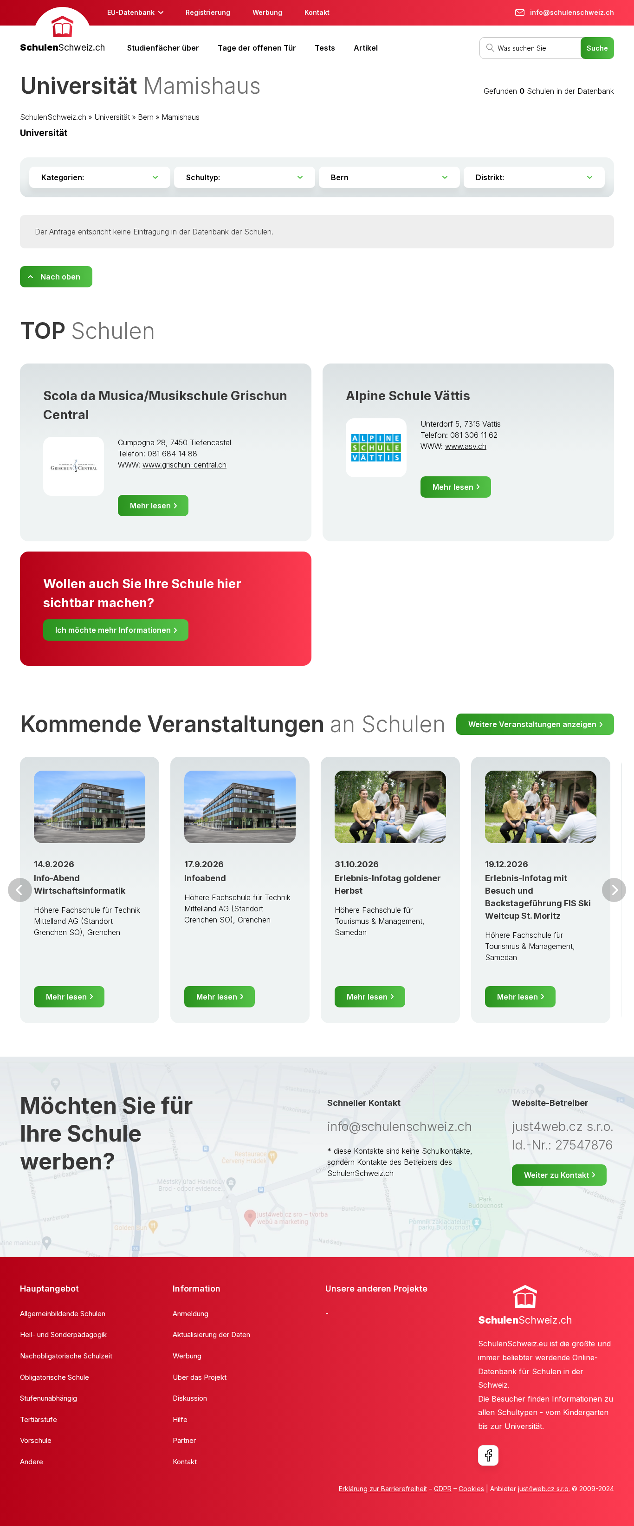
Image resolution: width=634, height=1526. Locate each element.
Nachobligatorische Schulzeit (66, 1355)
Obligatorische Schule (54, 1377)
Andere (31, 1461)
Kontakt (317, 12)
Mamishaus (181, 117)
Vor (20, 890)
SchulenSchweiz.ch (53, 117)
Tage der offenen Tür (257, 47)
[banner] (62, 31)
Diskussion (190, 1398)
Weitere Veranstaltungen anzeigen (532, 724)
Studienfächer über (163, 47)
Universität (112, 117)
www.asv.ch (465, 446)
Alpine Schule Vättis (408, 395)
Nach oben (60, 276)
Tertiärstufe (38, 1419)
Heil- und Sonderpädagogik (63, 1334)
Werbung (267, 12)
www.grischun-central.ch (184, 464)
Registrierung (208, 12)
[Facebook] (488, 1455)
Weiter (614, 890)
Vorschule (36, 1440)
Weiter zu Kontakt (556, 1175)
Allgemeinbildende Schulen (62, 1313)
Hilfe (180, 1419)
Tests (325, 47)
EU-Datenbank (131, 12)
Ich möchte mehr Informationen (113, 630)
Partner (184, 1440)
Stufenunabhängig (48, 1398)
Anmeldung (190, 1313)
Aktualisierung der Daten (211, 1334)
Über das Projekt (199, 1377)
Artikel (366, 47)
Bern (146, 117)
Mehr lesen (150, 505)
